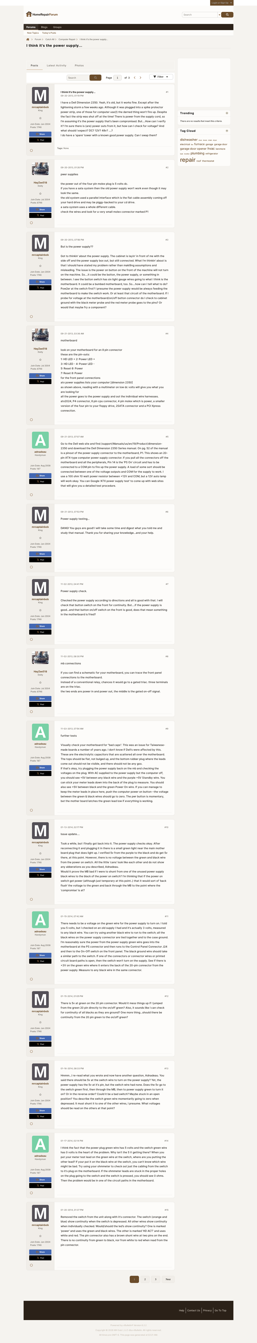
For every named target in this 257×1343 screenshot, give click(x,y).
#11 (166, 916)
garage (209, 144)
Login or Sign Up (220, 2)
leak (181, 154)
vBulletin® (128, 1325)
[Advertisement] (206, 82)
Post (42, 139)
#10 (166, 827)
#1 (167, 92)
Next (168, 1279)
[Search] (227, 15)
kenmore (220, 148)
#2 (167, 167)
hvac (211, 148)
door (200, 140)
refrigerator (211, 153)
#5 (167, 436)
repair (187, 159)
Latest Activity (57, 65)
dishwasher (189, 139)
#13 (166, 1068)
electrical (185, 144)
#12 (166, 996)
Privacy (207, 1310)
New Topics (33, 33)
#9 (167, 728)
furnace (199, 144)
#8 (167, 656)
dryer (215, 140)
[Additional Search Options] (219, 15)
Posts (34, 65)
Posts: (33, 127)
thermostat (208, 160)
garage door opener (193, 148)
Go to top (220, 1310)
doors (205, 140)
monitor (187, 154)
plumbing (197, 153)
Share (42, 134)
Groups (57, 27)
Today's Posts (49, 33)
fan (192, 144)
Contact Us (193, 1310)
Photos (79, 65)
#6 (167, 511)
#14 (166, 1140)
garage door (220, 144)
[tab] (35, 65)
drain (210, 140)
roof (199, 160)
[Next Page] (140, 78)
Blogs (44, 27)
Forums (30, 27)
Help (181, 1310)
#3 (167, 239)
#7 (167, 584)
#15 (166, 1210)
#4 (167, 333)
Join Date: (35, 124)
